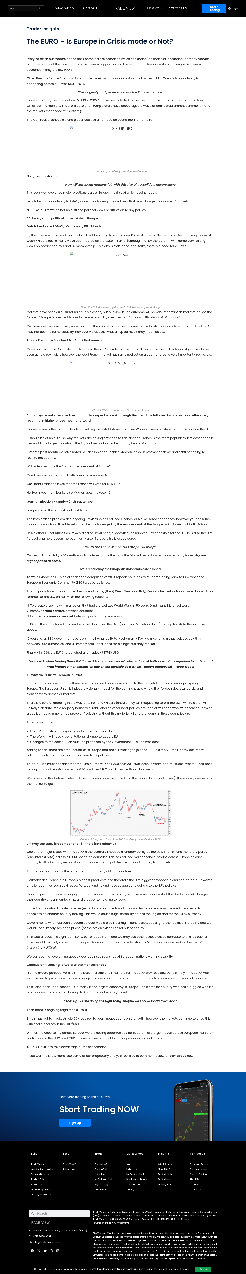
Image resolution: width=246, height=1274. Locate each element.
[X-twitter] (39, 1251)
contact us (177, 1056)
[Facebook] (32, 1251)
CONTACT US (178, 8)
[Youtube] (45, 1251)
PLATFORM (90, 8)
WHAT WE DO (64, 8)
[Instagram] (51, 1251)
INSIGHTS (153, 8)
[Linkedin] (58, 1251)
